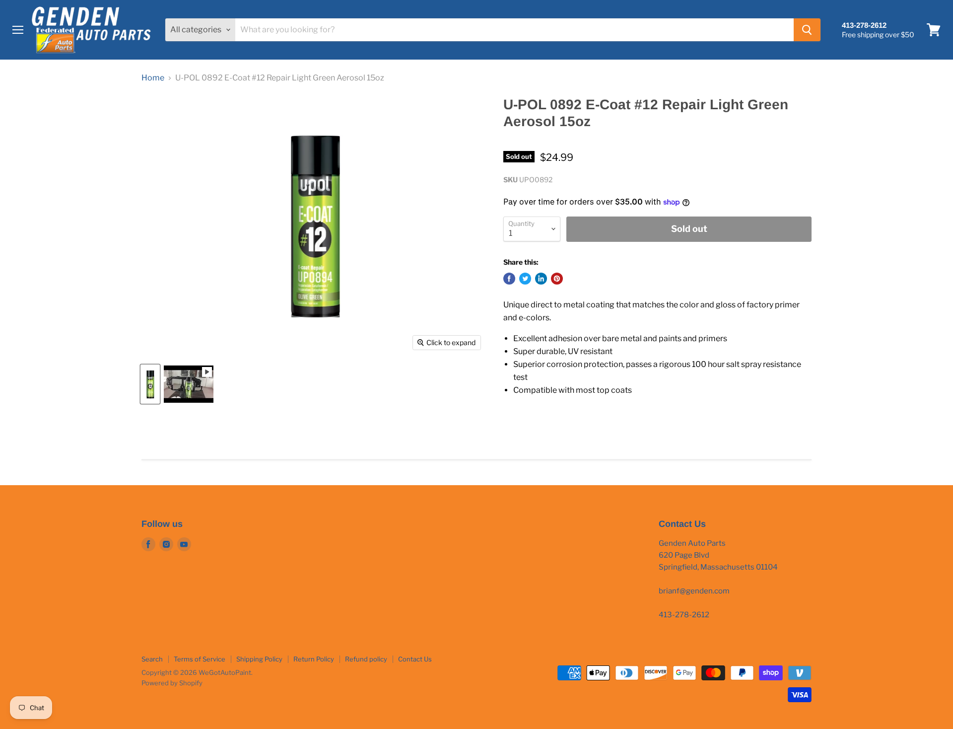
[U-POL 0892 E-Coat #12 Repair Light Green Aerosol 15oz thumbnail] (150, 384)
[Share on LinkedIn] (541, 279)
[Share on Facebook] (509, 279)
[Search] (807, 29)
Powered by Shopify (172, 683)
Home (152, 77)
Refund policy (366, 659)
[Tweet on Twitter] (525, 279)
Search (152, 659)
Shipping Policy (259, 659)
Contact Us (415, 659)
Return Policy (313, 659)
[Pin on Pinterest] (557, 279)
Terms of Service (199, 659)
